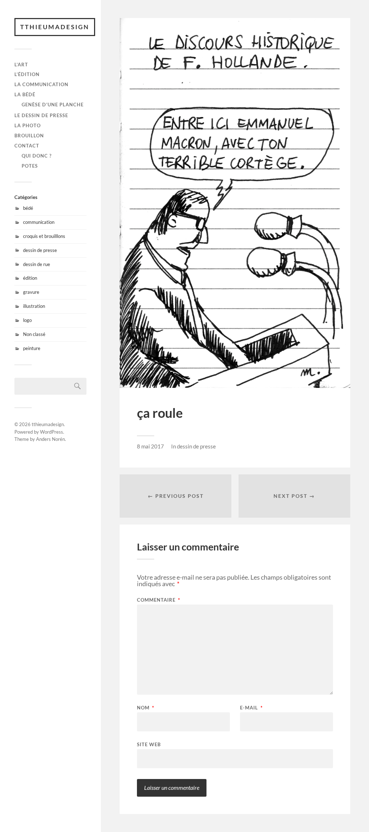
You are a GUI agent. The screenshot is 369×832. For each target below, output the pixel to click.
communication (38, 222)
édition (30, 278)
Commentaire (158, 600)
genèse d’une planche (53, 104)
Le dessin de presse (41, 115)
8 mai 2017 (150, 446)
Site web (149, 744)
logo (27, 320)
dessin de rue (36, 264)
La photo (27, 125)
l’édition (27, 74)
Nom (145, 707)
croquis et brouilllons (44, 236)
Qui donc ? (37, 156)
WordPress (51, 432)
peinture (31, 348)
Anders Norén (50, 439)
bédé (28, 208)
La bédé (24, 94)
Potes (30, 166)
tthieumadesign (54, 27)
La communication (41, 84)
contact (26, 146)
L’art (21, 64)
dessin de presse (40, 250)
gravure (31, 292)
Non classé (34, 334)
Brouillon (29, 135)
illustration (34, 306)
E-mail (251, 707)
